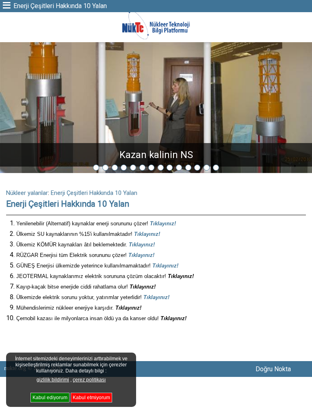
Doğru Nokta (273, 369)
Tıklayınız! (163, 223)
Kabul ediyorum (49, 397)
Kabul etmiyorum (91, 397)
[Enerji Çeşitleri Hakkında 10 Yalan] (156, 38)
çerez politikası (89, 380)
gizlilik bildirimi (53, 380)
